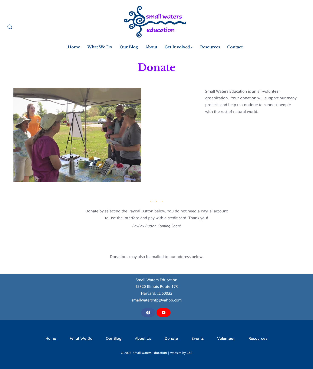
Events (198, 338)
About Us (143, 338)
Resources (210, 47)
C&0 (189, 353)
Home (74, 47)
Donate (171, 338)
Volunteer (226, 338)
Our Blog (129, 47)
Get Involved (177, 47)
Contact (235, 47)
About (151, 47)
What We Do (99, 47)
